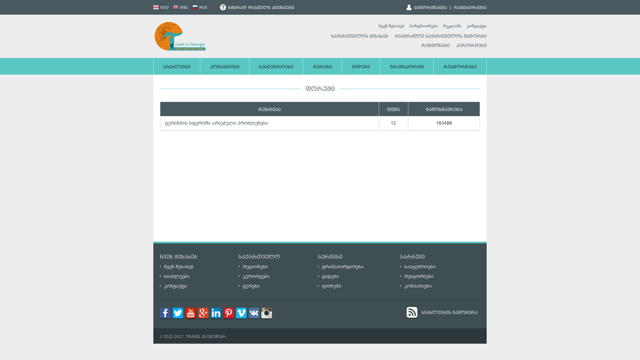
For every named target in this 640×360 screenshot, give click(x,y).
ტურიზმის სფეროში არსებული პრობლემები (216, 123)
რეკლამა (452, 26)
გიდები (361, 67)
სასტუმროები (276, 67)
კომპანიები (224, 67)
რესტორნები (460, 67)
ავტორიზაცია (430, 8)
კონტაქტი (477, 26)
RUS (202, 7)
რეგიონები (435, 46)
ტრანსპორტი (407, 67)
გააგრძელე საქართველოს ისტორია (441, 36)
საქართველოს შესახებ (359, 36)
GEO (164, 7)
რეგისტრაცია (470, 8)
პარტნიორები (423, 26)
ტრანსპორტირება (343, 267)
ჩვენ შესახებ (391, 26)
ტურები (322, 67)
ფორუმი (331, 286)
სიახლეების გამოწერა (449, 313)
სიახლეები (176, 67)
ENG (183, 7)
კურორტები (471, 46)
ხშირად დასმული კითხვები (260, 8)
